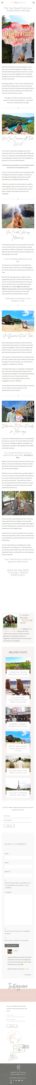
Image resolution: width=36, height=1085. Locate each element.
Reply (27, 969)
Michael (9, 629)
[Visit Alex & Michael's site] (23, 620)
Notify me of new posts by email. (17, 940)
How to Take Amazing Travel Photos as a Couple (18, 748)
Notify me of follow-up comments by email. (17, 932)
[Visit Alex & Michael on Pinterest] (28, 620)
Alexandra (18, 629)
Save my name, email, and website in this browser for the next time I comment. (18, 885)
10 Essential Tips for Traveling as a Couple (18, 673)
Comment (8, 892)
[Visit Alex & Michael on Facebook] (26, 620)
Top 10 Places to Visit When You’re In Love (18, 772)
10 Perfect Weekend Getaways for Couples (18, 725)
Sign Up (9, 825)
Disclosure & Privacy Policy (18, 1078)
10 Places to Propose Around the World (18, 794)
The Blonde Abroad (18, 2)
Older (26, 975)
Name (7, 853)
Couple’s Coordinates (10, 631)
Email (7, 862)
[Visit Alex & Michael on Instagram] (31, 620)
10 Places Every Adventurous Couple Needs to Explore (18, 700)
